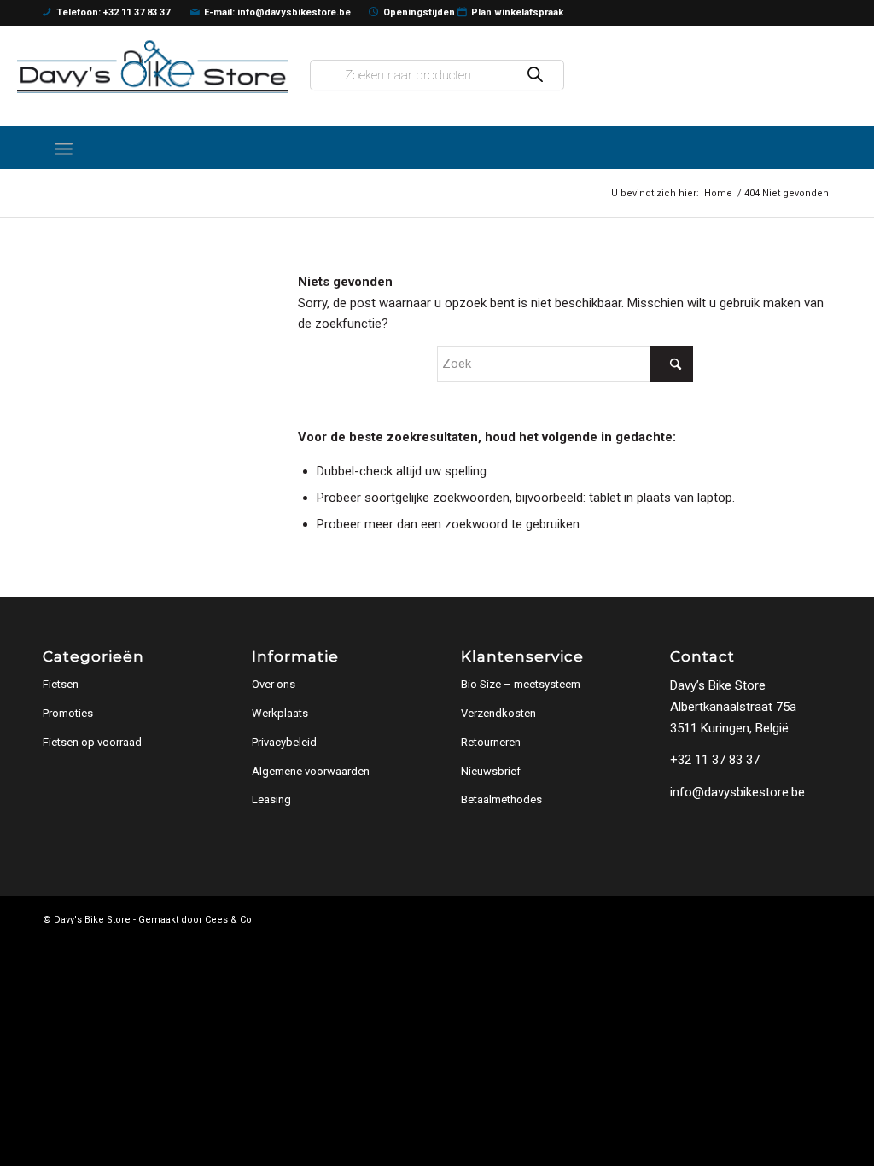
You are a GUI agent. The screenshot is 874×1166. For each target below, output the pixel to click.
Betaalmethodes (501, 799)
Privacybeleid (284, 742)
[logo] (152, 66)
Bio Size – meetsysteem (520, 684)
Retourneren (491, 742)
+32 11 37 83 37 (715, 759)
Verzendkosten (498, 713)
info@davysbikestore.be (737, 792)
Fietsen (61, 684)
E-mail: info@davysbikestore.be (277, 12)
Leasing (271, 799)
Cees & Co (228, 919)
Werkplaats (280, 713)
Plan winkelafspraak (517, 12)
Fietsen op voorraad (92, 742)
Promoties (68, 713)
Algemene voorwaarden (311, 771)
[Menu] (64, 147)
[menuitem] (64, 147)
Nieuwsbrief (491, 771)
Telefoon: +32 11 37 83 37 (113, 12)
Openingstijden (419, 12)
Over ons (273, 684)
